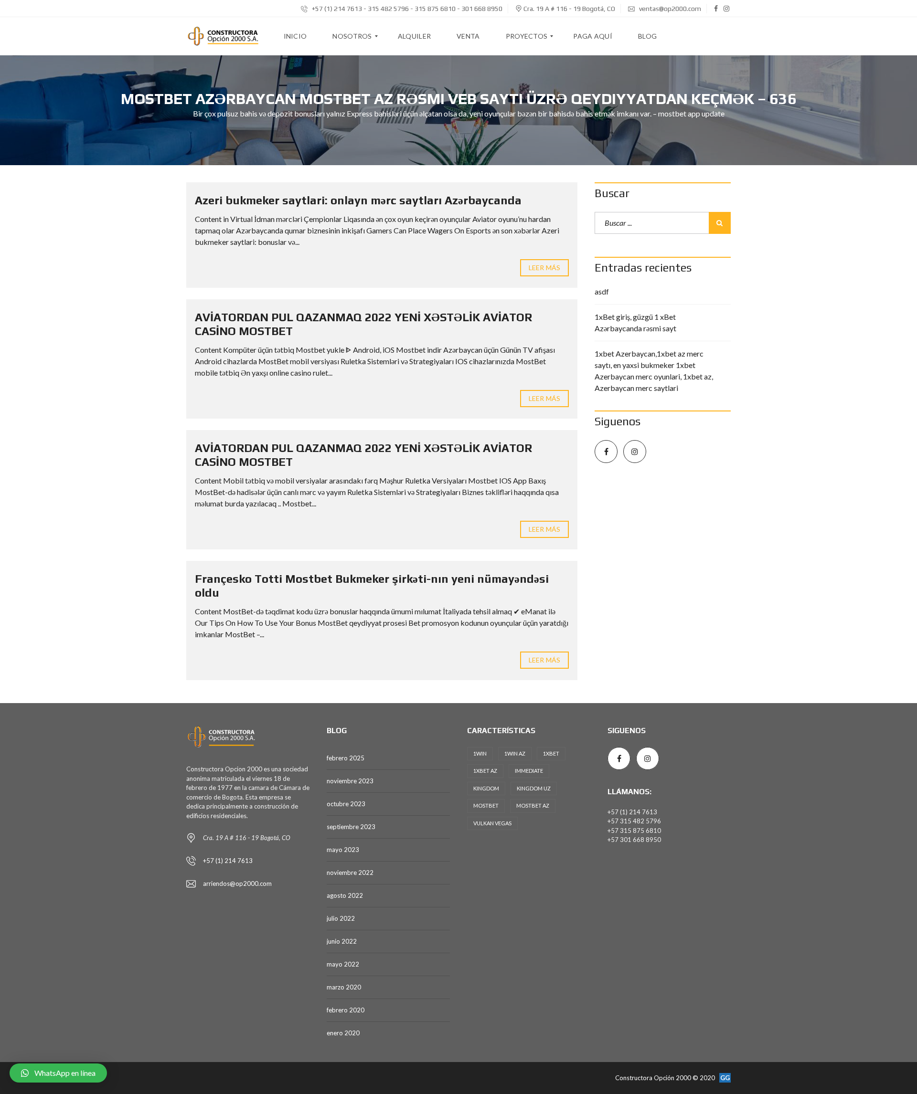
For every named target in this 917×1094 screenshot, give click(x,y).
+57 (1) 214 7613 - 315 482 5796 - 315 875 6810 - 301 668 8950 (406, 8)
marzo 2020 (344, 987)
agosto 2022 (345, 895)
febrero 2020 (345, 1010)
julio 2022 (341, 918)
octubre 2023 (346, 804)
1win (480, 753)
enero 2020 (343, 1033)
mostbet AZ (532, 805)
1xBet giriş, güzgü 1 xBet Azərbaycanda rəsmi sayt (635, 322)
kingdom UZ (534, 788)
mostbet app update (691, 113)
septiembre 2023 (351, 827)
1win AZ (514, 753)
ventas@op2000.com (669, 8)
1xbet (551, 753)
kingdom (486, 788)
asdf (602, 291)
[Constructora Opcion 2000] (223, 36)
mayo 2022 (343, 964)
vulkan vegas (492, 823)
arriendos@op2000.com (237, 883)
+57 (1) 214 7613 (228, 860)
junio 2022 (342, 941)
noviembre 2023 (350, 781)
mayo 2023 (343, 849)
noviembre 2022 (350, 872)
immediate (529, 771)
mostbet (486, 805)
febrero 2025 (345, 758)
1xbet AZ (485, 771)
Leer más (544, 267)
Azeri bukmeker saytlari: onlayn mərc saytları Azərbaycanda (358, 200)
